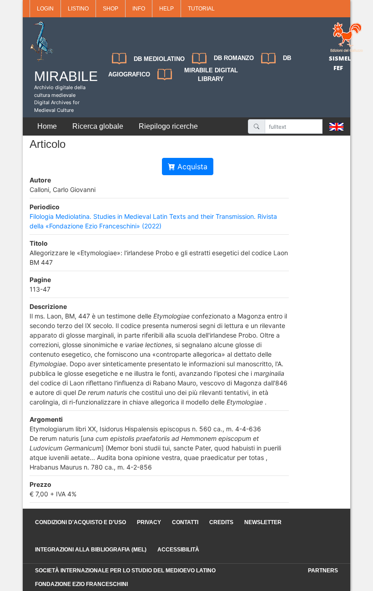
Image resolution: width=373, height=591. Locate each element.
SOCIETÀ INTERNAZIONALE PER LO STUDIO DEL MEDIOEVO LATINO (125, 570)
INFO (138, 8)
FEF (338, 68)
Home (47, 126)
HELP (166, 8)
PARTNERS (323, 570)
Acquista (191, 166)
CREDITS (221, 522)
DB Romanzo (234, 58)
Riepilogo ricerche (168, 126)
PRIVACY (149, 522)
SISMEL (340, 58)
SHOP (110, 8)
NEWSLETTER (263, 522)
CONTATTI (185, 522)
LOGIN (45, 8)
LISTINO (78, 8)
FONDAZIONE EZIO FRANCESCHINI (81, 584)
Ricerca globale (97, 126)
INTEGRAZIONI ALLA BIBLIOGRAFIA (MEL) (90, 549)
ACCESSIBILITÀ (178, 549)
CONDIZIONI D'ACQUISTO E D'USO (80, 522)
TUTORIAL (201, 8)
